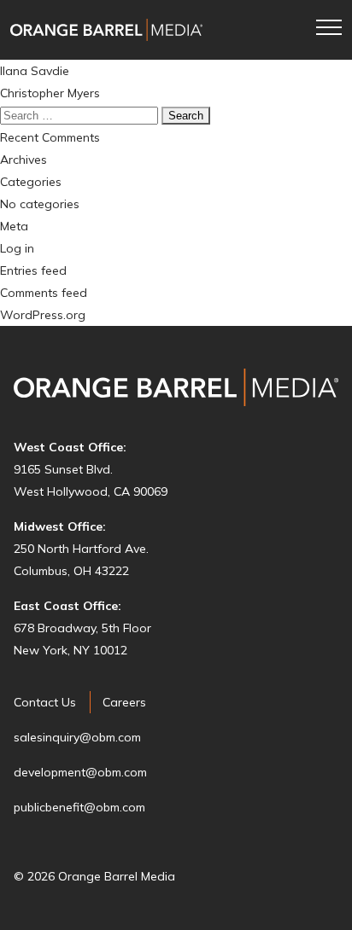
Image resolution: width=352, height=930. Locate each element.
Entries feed (33, 270)
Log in (17, 248)
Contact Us (45, 702)
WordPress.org (42, 315)
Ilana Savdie (34, 70)
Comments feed (43, 292)
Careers (124, 702)
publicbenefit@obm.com (79, 807)
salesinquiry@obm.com (77, 737)
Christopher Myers (50, 93)
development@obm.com (80, 772)
